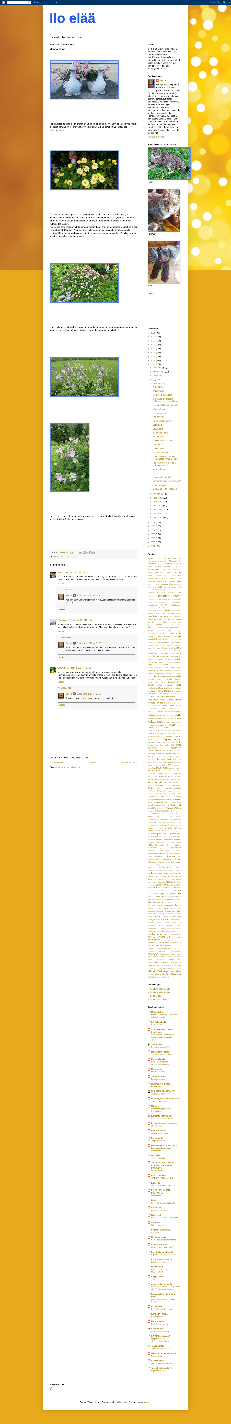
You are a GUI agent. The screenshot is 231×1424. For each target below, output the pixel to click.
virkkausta (151, 965)
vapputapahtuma (160, 948)
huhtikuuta (158, 505)
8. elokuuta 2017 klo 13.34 (89, 694)
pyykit (173, 842)
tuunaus (165, 919)
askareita (151, 581)
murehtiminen (176, 785)
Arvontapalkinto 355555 (160, 1094)
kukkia (160, 722)
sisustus (177, 890)
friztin (125, 1402)
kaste (179, 668)
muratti (167, 785)
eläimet (163, 596)
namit (174, 794)
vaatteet (152, 934)
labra (174, 734)
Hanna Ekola (153, 613)
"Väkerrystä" (158, 417)
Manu (179, 771)
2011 (153, 542)
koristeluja (169, 711)
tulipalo (178, 914)
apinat (173, 575)
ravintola (151, 859)
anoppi (166, 575)
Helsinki (178, 619)
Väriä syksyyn (159, 409)
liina (157, 754)
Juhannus (177, 651)
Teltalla (156, 473)
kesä (68, 557)
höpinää (177, 636)
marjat (160, 773)
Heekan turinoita (159, 1237)
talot (158, 902)
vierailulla (177, 957)
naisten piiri (165, 794)
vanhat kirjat (153, 942)
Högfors (167, 636)
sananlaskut (152, 882)
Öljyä (167, 977)
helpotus (171, 619)
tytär (179, 922)
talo (154, 902)
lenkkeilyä (151, 754)
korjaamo (177, 711)
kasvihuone (153, 670)
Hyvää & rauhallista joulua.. (162, 1309)
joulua (150, 651)
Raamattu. (177, 851)
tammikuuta (158, 517)
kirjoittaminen (153, 700)
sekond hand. (162, 885)
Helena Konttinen (155, 619)
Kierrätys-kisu (159, 444)
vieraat (164, 956)
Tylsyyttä (167, 922)
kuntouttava (176, 722)
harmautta (171, 613)
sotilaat (173, 894)
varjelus (178, 948)
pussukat (151, 839)
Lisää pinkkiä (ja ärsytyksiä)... (166, 405)
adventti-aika (153, 569)
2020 (153, 352)
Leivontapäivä (159, 413)
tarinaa (178, 902)
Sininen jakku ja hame (160, 1101)
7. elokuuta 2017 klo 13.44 (75, 572)
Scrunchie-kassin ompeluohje (163, 1186)
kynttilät (151, 730)
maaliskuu (177, 765)
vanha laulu (176, 937)
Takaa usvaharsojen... (163, 421)
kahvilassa (169, 659)
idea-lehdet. (164, 639)
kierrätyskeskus (155, 694)
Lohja (174, 754)
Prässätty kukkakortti (160, 1210)
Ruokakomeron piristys (160, 1331)
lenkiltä (178, 751)
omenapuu (161, 808)
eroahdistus (152, 605)
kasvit (151, 673)
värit (150, 970)
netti (179, 794)
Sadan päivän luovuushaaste (163, 1203)
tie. (171, 908)
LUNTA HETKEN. (158, 1171)
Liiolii (153, 1200)
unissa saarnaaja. (168, 928)
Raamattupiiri (153, 854)
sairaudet (163, 876)
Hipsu (179, 625)
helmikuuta (158, 513)
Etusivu (93, 762)
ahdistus (166, 569)
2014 (153, 530)
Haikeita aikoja (157, 1316)
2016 (153, 522)
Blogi (157, 590)
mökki (150, 794)
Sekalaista (157, 425)
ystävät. (174, 973)
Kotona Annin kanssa (161, 1259)
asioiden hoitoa (174, 578)
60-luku (174, 564)
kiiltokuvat (177, 694)
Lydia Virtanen (167, 762)
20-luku (172, 561)
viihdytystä (160, 960)
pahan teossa (175, 814)
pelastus (161, 822)
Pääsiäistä (152, 851)
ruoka (151, 873)
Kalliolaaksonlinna (174, 662)
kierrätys (178, 691)
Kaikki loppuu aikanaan (160, 1262)
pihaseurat (171, 831)
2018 (153, 360)
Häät (159, 636)
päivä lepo (165, 845)
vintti (179, 959)
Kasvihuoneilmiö (166, 670)
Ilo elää (73, 18)
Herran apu (176, 622)
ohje (165, 805)
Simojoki (160, 891)
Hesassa (151, 625)
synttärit (151, 900)
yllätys (165, 971)
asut (157, 584)
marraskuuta (159, 372)
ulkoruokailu (152, 928)
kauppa (151, 676)
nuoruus (151, 802)
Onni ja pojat (176, 811)
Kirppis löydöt (155, 702)
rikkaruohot (152, 862)
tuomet (165, 917)
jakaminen (177, 645)
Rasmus (171, 856)
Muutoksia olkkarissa (162, 395)
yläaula (171, 971)
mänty (179, 791)
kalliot (150, 665)
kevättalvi (151, 691)
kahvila (160, 659)
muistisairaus (176, 782)
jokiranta (172, 648)
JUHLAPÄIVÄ (156, 1126)
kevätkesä (168, 688)
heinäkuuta (158, 494)
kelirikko (151, 679)
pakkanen (177, 819)
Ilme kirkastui (156, 1025)
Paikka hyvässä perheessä (160, 816)
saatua (150, 876)
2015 (153, 526)
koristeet (151, 711)
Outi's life (155, 1155)
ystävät (165, 974)
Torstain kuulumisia (161, 452)
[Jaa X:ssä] (87, 552)
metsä (162, 776)
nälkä (179, 802)
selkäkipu (177, 885)
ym (149, 974)
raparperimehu (159, 856)
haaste (167, 610)
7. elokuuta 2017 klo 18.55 (79, 668)
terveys (166, 908)
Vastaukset (66, 590)
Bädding (178, 590)
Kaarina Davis (158, 1059)
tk (165, 911)
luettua (178, 756)
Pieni (156, 828)
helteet (151, 622)
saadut (178, 873)
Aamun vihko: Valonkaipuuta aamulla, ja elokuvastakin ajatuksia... (162, 1037)
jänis (149, 656)
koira (172, 706)
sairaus (171, 876)
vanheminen (168, 945)
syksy (164, 896)
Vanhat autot (176, 940)
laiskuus (177, 736)
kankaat (166, 665)
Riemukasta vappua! (159, 1324)
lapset (167, 739)
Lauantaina (158, 429)
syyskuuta (158, 380)
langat (150, 739)
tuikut (172, 914)
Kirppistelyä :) (159, 387)
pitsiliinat (151, 836)
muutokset (177, 788)
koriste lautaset (174, 708)
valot (150, 937)
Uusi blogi (155, 1232)
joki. (166, 648)
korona (157, 715)
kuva (166, 725)
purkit (178, 836)
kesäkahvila (152, 688)
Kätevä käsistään (158, 1079)
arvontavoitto (161, 578)
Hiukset (159, 628)
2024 (153, 337)
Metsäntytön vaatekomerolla (165, 1099)
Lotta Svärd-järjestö (164, 756)
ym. (152, 974)
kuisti (172, 718)
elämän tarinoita (154, 599)
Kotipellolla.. (157, 1306)
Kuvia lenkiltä (159, 448)
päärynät (163, 848)
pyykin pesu (166, 842)
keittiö (178, 676)
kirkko (162, 700)
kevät (160, 687)
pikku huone (163, 833)
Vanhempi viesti (129, 762)
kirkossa (169, 700)
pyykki (178, 842)
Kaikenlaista (158, 391)
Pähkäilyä (152, 845)
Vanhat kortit (164, 942)
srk (149, 896)
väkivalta (178, 968)
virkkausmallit (176, 962)
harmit (178, 613)
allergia (150, 575)
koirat (178, 705)
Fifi (154, 610)
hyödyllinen (152, 633)
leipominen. (152, 748)
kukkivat (167, 722)
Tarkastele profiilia (156, 137)
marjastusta (152, 773)
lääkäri (164, 765)
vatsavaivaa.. (176, 951)
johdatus (156, 648)
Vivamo (178, 965)
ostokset (156, 814)
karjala (150, 668)
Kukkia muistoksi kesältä (164, 441)
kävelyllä (160, 734)
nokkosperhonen (154, 799)
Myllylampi (151, 791)
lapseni (158, 739)
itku (157, 645)
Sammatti (171, 879)
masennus (176, 773)
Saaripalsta (156, 1044)
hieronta (167, 625)
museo (160, 788)
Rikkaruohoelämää (160, 1052)
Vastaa (61, 583)
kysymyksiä (165, 730)
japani (150, 648)
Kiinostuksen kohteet (157, 697)
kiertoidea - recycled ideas (164, 1145)
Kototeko (155, 1183)
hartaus (162, 616)
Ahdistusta (177, 570)
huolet (150, 630)
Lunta (174, 759)
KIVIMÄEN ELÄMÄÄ (160, 1336)
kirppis (178, 699)
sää (150, 902)
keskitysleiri (169, 685)
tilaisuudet (152, 911)
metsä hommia (174, 776)
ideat (172, 639)
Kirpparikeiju (157, 1277)
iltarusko (178, 642)
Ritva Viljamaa (158, 865)
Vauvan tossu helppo (159, 1133)
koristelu (160, 711)
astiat (179, 581)
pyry (158, 842)
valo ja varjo (169, 934)
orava (150, 814)
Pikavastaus (156, 1086)
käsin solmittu (176, 730)
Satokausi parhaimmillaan (161, 1054)
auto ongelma (170, 587)
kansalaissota (176, 665)
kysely (157, 730)
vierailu (170, 957)
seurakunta (154, 887)
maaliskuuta (159, 509)
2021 (153, 348)
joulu (178, 647)
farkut (150, 610)
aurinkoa (177, 584)
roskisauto (161, 868)
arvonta (151, 578)
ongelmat (159, 811)
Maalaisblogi (157, 1267)
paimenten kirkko (165, 819)
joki (162, 648)
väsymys (157, 970)
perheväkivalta (153, 825)
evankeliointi (152, 608)
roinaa (167, 865)
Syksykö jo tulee (158, 1072)
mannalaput (168, 771)
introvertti (151, 645)
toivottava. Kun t (174, 911)
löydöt (170, 765)
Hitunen (155, 1106)
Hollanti (166, 628)
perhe (179, 822)
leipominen (176, 745)
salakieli (178, 876)
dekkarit (162, 592)
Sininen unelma (157, 1225)
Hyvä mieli (156, 1215)
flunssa (159, 610)
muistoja (151, 785)
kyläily (150, 728)
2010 (153, 546)
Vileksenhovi (157, 1329)
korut (173, 715)
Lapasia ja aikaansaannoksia (163, 1255)
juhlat (150, 653)
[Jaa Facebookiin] (90, 552)
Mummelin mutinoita (161, 1084)
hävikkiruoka (175, 633)
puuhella (159, 839)
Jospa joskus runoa (159, 1141)
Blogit (162, 590)
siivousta (177, 888)
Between (62, 668)
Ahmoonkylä (159, 572)
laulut (178, 742)
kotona (166, 718)
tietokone (177, 908)
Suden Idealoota (159, 1131)
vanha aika (164, 937)
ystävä (158, 974)
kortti (168, 715)
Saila (60, 572)
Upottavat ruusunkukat (160, 1047)
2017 (153, 364)
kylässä (157, 728)
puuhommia (168, 839)
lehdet (150, 745)
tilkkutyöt (160, 911)
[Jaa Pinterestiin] (93, 552)
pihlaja (178, 831)
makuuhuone (154, 771)
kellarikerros (160, 679)
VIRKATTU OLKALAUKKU (162, 1178)
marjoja (167, 773)
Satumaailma (156, 1356)
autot (179, 587)
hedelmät (177, 616)
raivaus (161, 853)
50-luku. (167, 564)
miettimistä (177, 779)
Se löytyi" (178, 882)
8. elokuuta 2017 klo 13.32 (89, 595)
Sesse (69, 595)
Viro (158, 965)
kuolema (151, 725)
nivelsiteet (177, 797)
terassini (158, 908)
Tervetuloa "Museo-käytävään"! (167, 481)
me (155, 776)
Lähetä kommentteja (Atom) (67, 767)
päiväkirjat (177, 845)
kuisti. (178, 718)
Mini (150, 782)
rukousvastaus (160, 871)
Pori (163, 836)
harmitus (152, 616)
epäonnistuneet (161, 602)
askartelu (161, 581)
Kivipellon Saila (158, 1022)
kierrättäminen (165, 690)
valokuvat (177, 934)
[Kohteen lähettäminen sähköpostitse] (80, 552)
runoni (173, 871)
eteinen (164, 605)
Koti (178, 714)
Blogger (147, 1402)
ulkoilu (169, 925)
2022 (153, 344)
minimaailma (158, 782)
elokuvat (151, 596)
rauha (179, 856)
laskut (159, 742)
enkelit (174, 599)
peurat (150, 828)
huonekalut (161, 631)
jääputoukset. (176, 656)
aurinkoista (152, 587)
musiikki (168, 788)
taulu (158, 905)
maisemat (161, 767)
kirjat (173, 696)
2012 (153, 538)
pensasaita (170, 822)
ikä (149, 642)
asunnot (151, 584)
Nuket (169, 799)
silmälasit (151, 891)
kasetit (172, 668)
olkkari (178, 805)
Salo (164, 879)
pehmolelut (152, 822)
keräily (151, 685)
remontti (166, 859)
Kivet (165, 706)
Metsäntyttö (157, 1012)
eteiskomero (176, 605)
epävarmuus (176, 602)
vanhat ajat (165, 940)
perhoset (163, 825)
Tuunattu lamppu (158, 1158)
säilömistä (177, 900)
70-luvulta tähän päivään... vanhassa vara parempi (165, 457)
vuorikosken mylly (155, 968)
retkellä (173, 859)
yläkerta (178, 971)
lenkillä (172, 751)
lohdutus (168, 754)
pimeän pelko (175, 834)
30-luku (178, 561)
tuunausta (175, 920)
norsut (163, 799)
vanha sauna (154, 940)
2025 (153, 333)
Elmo (179, 592)
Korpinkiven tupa (159, 1314)
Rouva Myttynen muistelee (164, 1123)
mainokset (152, 768)
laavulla (168, 734)
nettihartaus (152, 797)
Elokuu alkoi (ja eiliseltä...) (165, 489)
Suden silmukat (158, 1076)
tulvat (150, 917)
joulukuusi (157, 651)
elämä (63, 557)
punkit (168, 836)
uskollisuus (152, 931)
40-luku (151, 564)
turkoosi (173, 917)
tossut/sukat (152, 914)
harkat (162, 613)
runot (179, 871)
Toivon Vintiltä (158, 1346)
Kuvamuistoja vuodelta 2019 (162, 1247)
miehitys (159, 779)
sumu (158, 897)
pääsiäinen (176, 848)
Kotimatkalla (155, 996)
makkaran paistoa (174, 768)
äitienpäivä (152, 977)
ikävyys (154, 642)
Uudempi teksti (57, 762)
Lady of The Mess (159, 1244)
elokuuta (157, 383)
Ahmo (150, 572)
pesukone (177, 825)
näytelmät (159, 805)
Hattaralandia (157, 1321)
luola (179, 759)
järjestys (165, 656)
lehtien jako (158, 745)
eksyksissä (171, 592)
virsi (163, 965)
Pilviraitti (155, 1222)
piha (162, 828)
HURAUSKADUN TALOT (163, 1091)
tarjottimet (151, 905)
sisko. (168, 891)
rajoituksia (170, 854)
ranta (150, 856)
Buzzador (170, 590)
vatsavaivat (153, 954)
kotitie (160, 718)
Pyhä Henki (152, 842)
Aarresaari (177, 567)
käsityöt (152, 733)
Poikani (158, 836)
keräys (159, 685)
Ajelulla (169, 572)
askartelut (171, 581)
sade (156, 876)
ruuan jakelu (168, 873)
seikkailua (151, 885)
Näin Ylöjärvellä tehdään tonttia (163, 1240)
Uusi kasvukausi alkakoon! (162, 1118)
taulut (162, 905)
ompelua (151, 811)
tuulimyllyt (151, 920)
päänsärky (152, 848)
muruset (151, 788)
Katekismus (159, 673)
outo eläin (165, 814)
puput (173, 836)
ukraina (161, 925)
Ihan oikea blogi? (159, 1175)
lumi (169, 759)
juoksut (172, 653)
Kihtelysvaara (168, 694)
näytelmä (151, 805)
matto (150, 776)
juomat (178, 653)
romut (179, 865)
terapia (150, 908)
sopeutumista (153, 894)
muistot (159, 785)
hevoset (159, 625)
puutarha (177, 839)
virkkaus (164, 962)
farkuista (178, 608)
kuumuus (159, 725)
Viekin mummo (153, 957)
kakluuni (162, 662)
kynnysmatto (176, 728)
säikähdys (159, 900)
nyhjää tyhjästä (170, 802)
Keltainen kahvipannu (161, 1116)
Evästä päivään (166, 608)
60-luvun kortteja (160, 433)
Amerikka (158, 575)
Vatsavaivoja (164, 954)
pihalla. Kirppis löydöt (157, 831)
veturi (179, 954)
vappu (150, 948)
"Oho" (153, 1279)
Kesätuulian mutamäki (162, 1252)
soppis (162, 894)
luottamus (157, 762)
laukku (166, 742)
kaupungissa (160, 676)
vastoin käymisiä (157, 951)
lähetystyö (177, 762)
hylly (170, 631)
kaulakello (177, 673)
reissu (158, 859)
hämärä (163, 633)
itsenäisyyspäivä (166, 645)
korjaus (151, 715)
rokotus (173, 865)
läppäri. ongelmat (154, 765)
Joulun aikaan (167, 651)
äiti (180, 974)
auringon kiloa (167, 584)
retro (179, 859)
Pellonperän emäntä (160, 1230)
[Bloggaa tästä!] (84, 552)
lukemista (161, 759)
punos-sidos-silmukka (161, 1284)
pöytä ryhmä (164, 851)
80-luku (158, 567)
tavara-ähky (170, 905)
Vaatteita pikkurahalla (160, 989)
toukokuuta (158, 502)
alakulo (178, 572)
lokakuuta (158, 375)
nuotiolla (159, 802)
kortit (163, 715)
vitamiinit (169, 965)
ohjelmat (171, 805)
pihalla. (177, 828)
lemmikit (165, 751)
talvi (163, 902)
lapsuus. (151, 742)
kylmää (178, 725)
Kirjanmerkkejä (160, 485)
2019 (153, 356)
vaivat (160, 934)
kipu (169, 697)
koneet (162, 708)
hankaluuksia (176, 610)
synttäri (178, 897)
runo (168, 871)
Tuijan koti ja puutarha (161, 1368)
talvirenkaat (170, 902)
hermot (166, 622)
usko (178, 928)
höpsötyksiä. (153, 639)
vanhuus (178, 945)
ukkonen (151, 925)
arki (179, 575)
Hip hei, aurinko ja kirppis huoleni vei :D (164, 464)
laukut (172, 742)
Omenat (169, 808)
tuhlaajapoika (163, 914)
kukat (74, 557)
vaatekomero (176, 931)
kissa (166, 703)
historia (151, 627)
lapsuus (177, 739)
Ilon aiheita (158, 437)
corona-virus (153, 592)
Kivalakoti (157, 706)
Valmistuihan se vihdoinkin (161, 1363)
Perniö (170, 825)
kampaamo (158, 665)
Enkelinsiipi (166, 599)
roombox (151, 868)
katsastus (168, 673)
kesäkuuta (158, 498)
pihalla (168, 828)
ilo (159, 642)
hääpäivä (151, 636)
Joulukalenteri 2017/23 (160, 1348)
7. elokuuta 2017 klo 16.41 (81, 620)
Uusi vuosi (165, 931)
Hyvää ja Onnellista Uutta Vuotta (164, 1218)
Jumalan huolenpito (161, 653)
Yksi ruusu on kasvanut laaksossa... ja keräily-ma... (166, 400)
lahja (179, 733)
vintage (171, 960)
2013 (153, 534)
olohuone (152, 808)
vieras (150, 960)
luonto (150, 762)
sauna (160, 882)
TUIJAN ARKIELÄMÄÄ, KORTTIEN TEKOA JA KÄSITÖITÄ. (162, 1165)
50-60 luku (158, 564)
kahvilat (178, 659)
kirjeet (179, 697)
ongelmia (166, 811)
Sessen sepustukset (159, 999)
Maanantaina (159, 469)
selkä (171, 885)
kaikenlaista (152, 662)
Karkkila (158, 668)
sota (167, 894)
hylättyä (178, 630)
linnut (161, 753)
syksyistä (171, 897)
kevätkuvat (177, 688)
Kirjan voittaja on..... (159, 1371)
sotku (179, 893)
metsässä (152, 779)
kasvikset (177, 670)
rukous (170, 868)
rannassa (177, 854)
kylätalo (166, 728)
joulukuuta (158, 368)
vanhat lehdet (175, 942)
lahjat (150, 736)
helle (165, 619)
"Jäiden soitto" (162, 561)
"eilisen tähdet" (154, 558)
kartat (166, 668)
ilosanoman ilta (167, 642)
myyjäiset (171, 791)
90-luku (167, 567)
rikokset (161, 862)
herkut (158, 622)
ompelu (177, 807)
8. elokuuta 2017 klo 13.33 (89, 643)
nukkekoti (177, 799)
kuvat (172, 725)
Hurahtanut (156, 1069)
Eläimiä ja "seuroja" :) (162, 477)
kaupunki (171, 676)
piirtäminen (152, 834)
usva (159, 931)
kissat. (179, 703)
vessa (173, 954)
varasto (171, 948)
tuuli (179, 917)
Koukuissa (156, 1208)
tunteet (157, 916)
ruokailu (158, 873)
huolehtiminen (175, 628)
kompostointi (152, 708)
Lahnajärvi (156, 736)
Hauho (169, 616)
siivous (167, 887)
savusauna (168, 882)
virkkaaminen (153, 962)
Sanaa (178, 879)
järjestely (157, 656)
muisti (168, 782)
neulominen (165, 797)
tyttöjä (174, 922)
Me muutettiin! (157, 1195)
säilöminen (168, 899)
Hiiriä (173, 625)
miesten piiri (168, 779)
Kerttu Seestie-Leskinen (171, 682)
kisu (149, 706)
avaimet (151, 590)
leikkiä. (167, 745)
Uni (159, 928)
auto (160, 587)
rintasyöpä (170, 862)
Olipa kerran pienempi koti (163, 1353)
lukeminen (152, 759)
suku (153, 897)
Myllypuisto (161, 791)
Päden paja (63, 620)
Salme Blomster (154, 879)
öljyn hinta (161, 977)
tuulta (158, 920)
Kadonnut (151, 659)
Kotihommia (152, 718)
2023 (153, 341)
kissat (172, 703)
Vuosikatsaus (168, 968)
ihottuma (178, 639)
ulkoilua (178, 925)
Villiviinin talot (157, 1361)
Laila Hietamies (167, 736)
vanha (155, 937)
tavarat (178, 905)
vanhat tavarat (155, 945)
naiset (156, 794)
